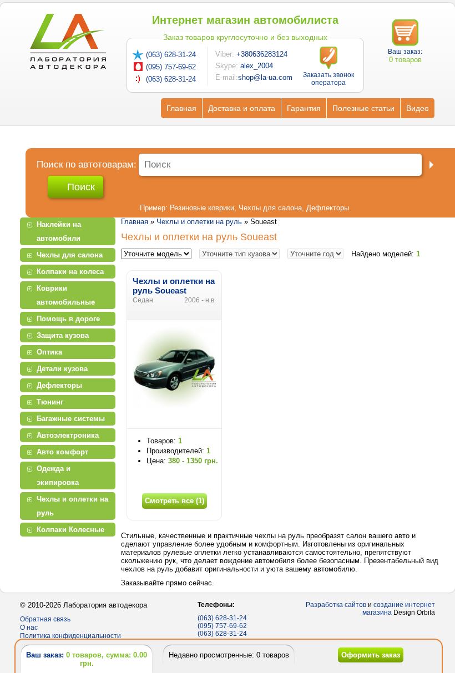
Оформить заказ (370, 655)
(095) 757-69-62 (171, 67)
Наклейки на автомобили (59, 231)
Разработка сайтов (336, 605)
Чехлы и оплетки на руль (72, 506)
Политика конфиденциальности (70, 636)
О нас (29, 627)
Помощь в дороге (68, 319)
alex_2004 (256, 66)
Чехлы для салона (270, 208)
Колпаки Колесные (70, 529)
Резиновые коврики (202, 208)
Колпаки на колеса (70, 271)
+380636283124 (261, 54)
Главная (181, 108)
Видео (417, 108)
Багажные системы (71, 418)
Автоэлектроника (68, 435)
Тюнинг (50, 402)
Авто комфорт (62, 452)
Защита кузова (63, 335)
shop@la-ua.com (265, 77)
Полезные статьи (363, 108)
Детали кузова (62, 369)
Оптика (49, 352)
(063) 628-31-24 (171, 54)
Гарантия (304, 108)
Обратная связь (45, 619)
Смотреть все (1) (174, 501)
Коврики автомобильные (66, 295)
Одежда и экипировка (58, 475)
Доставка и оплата (241, 108)
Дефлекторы (327, 208)
